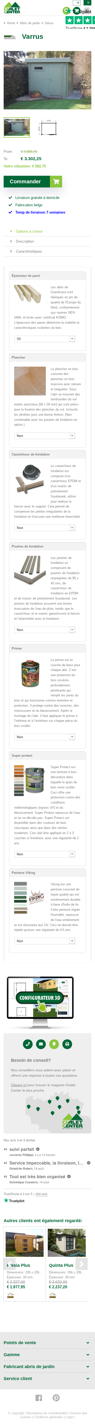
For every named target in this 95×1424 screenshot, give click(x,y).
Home (11, 23)
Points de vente (20, 1343)
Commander (25, 181)
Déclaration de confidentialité (47, 1413)
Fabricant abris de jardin (29, 1366)
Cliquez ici (19, 1085)
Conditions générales (48, 1417)
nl (78, 2)
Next (82, 1264)
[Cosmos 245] (17, 127)
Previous (9, 1264)
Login (69, 1417)
